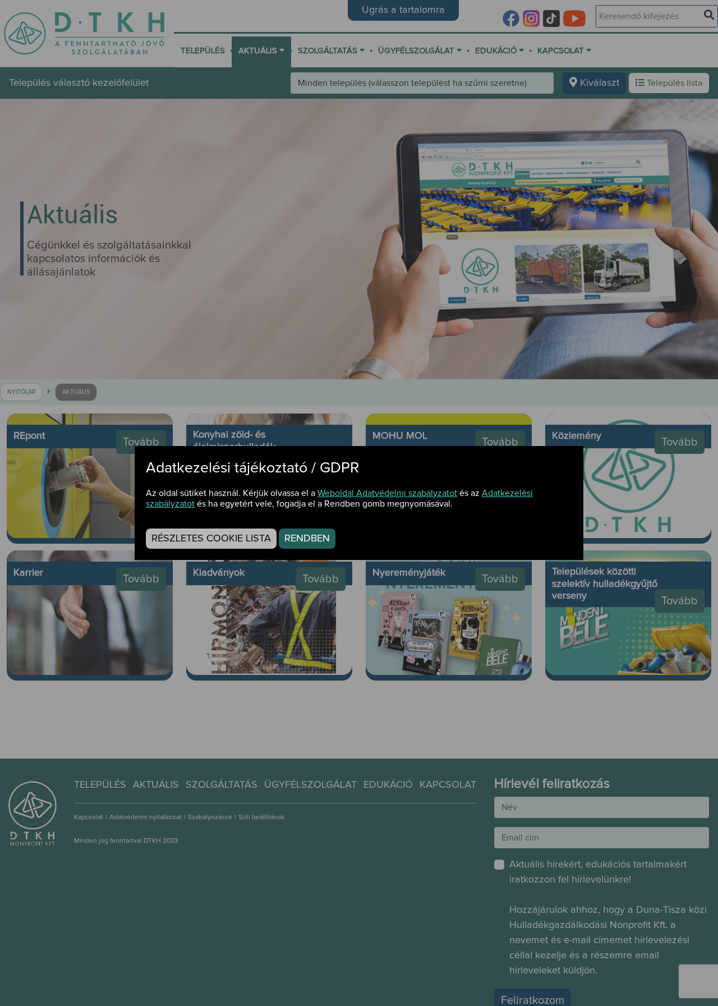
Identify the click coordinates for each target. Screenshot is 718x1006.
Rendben (307, 539)
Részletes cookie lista (211, 539)
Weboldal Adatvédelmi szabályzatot (387, 493)
